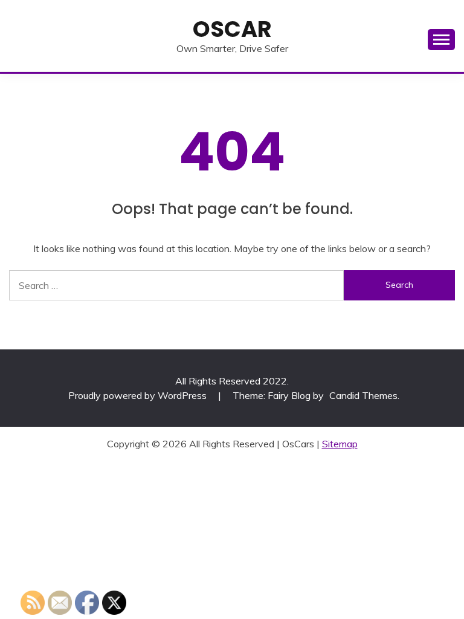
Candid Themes (363, 395)
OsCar (232, 29)
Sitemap (340, 444)
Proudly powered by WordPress (138, 395)
